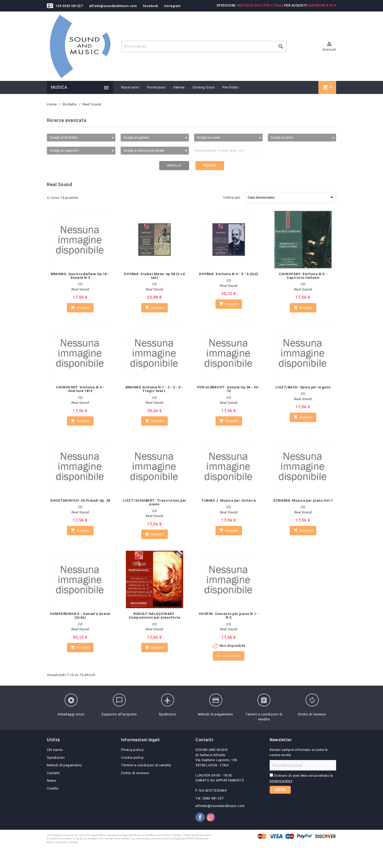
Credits (53, 788)
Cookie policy (132, 758)
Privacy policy (132, 750)
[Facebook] (200, 817)
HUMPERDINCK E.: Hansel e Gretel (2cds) (80, 615)
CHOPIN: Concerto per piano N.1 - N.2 (229, 615)
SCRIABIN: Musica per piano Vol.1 (303, 500)
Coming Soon (204, 87)
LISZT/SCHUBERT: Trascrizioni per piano (154, 502)
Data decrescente (291, 197)
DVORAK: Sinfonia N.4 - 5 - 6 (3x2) (228, 274)
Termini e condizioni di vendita (146, 765)
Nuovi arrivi (130, 87)
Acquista (80, 307)
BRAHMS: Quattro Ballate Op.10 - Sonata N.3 (80, 276)
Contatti (53, 773)
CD (80, 284)
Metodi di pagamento (64, 765)
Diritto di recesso (135, 773)
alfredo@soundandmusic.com (113, 6)
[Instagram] (210, 817)
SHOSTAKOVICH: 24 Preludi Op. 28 (80, 500)
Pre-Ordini (230, 87)
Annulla (174, 165)
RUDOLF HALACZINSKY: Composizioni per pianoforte (154, 615)
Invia (280, 789)
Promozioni (156, 87)
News (51, 780)
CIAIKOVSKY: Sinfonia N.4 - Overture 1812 (80, 389)
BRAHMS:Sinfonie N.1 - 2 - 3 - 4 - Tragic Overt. (154, 389)
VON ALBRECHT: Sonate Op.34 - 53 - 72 (229, 389)
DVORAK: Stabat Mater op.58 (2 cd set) (154, 276)
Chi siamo (55, 750)
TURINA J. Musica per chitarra (228, 500)
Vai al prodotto (229, 656)
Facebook (150, 6)
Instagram (172, 6)
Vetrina (179, 87)
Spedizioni (56, 758)
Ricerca (209, 165)
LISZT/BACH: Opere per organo (303, 387)
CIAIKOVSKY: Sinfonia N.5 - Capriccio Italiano (303, 276)
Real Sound (80, 289)
